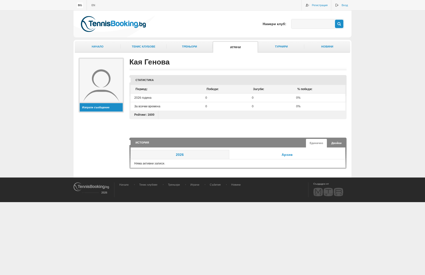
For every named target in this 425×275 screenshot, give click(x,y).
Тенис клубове (143, 46)
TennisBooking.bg (113, 24)
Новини (327, 46)
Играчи (235, 47)
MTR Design (328, 192)
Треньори (189, 46)
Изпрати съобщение (95, 107)
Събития (215, 184)
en (93, 5)
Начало (98, 46)
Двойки (336, 143)
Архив (287, 155)
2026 (180, 155)
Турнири (281, 46)
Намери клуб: (274, 24)
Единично (316, 143)
